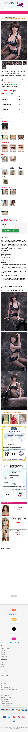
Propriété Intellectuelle (6, 705)
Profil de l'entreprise (5, 695)
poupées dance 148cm (10, 17)
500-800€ (3, 650)
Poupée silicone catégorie (6, 679)
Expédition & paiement (6, 697)
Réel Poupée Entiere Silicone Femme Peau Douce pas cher (18, 506)
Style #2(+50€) (20, 168)
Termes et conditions (5, 701)
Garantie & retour (4, 699)
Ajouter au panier (11, 230)
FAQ (2, 671)
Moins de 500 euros (5, 648)
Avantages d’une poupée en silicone (9, 689)
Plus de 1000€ (4, 656)
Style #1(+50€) (12, 168)
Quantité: (4, 224)
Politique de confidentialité (6, 703)
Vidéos (2, 685)
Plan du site (3, 662)
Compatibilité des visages (6, 683)
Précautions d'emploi (5, 687)
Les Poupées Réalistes (6, 681)
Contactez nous (4, 670)
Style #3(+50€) (5, 177)
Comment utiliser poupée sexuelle (8, 678)
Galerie (2, 666)
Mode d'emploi (4, 668)
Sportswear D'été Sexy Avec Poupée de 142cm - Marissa (18, 531)
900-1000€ (3, 654)
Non (3, 168)
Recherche (22, 8)
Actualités (3, 664)
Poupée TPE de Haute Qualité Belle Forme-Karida (18, 519)
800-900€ (3, 652)
